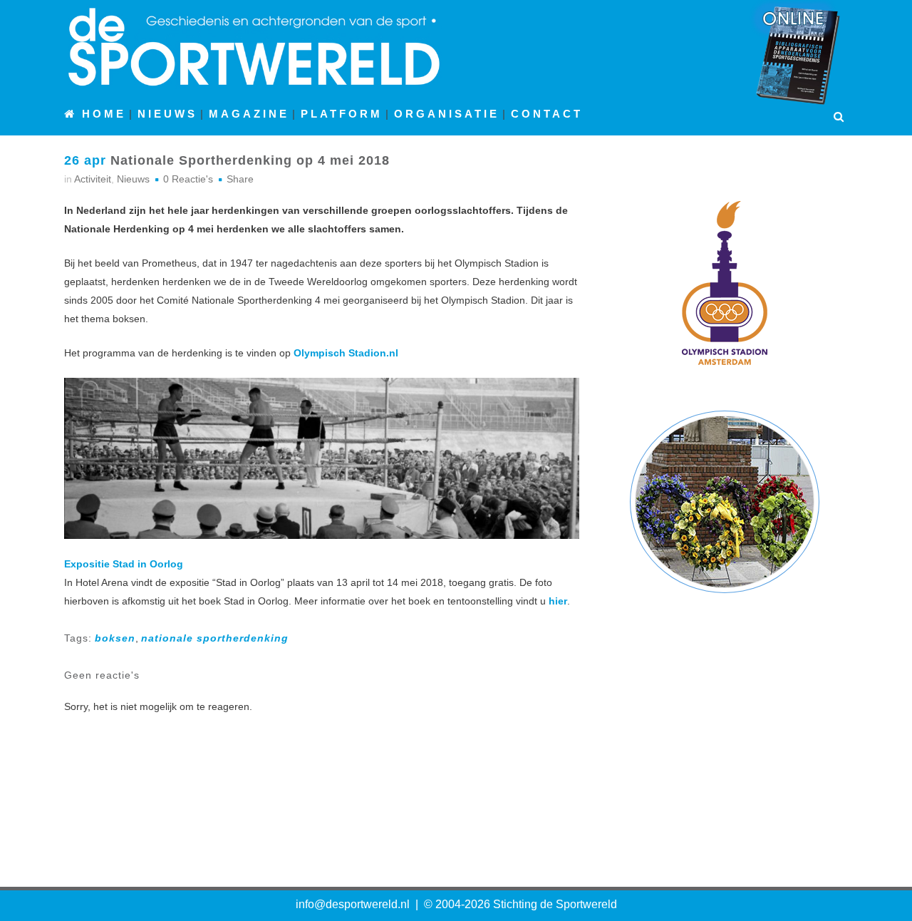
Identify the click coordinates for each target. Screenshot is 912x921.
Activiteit (92, 179)
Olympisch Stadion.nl (346, 353)
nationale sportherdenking (215, 638)
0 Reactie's (188, 179)
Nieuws (133, 179)
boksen (115, 638)
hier (558, 601)
